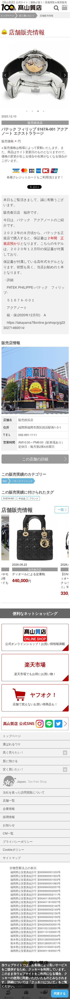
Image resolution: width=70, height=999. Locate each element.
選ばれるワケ (12, 744)
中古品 (22, 498)
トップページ (7, 15)
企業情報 (9, 808)
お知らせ (9, 825)
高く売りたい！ (13, 752)
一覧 (61, 509)
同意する (60, 993)
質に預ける (10, 761)
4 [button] (43, 111)
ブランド (33, 498)
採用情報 (9, 817)
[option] (35, 75)
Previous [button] (5, 75)
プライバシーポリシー (18, 841)
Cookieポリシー (13, 849)
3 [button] (38, 111)
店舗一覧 (9, 800)
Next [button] (65, 75)
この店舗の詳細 (35, 459)
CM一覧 (8, 833)
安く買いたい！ (27, 15)
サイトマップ (12, 858)
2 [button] (32, 111)
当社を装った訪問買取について (24, 792)
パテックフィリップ (22, 480)
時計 (5, 480)
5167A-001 (9, 498)
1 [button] (27, 111)
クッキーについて (43, 982)
